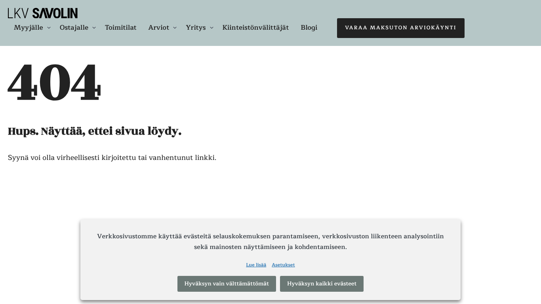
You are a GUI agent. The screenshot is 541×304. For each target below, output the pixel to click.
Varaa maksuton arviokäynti (401, 27)
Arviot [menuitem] (159, 27)
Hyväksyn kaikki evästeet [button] (321, 284)
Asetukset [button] (283, 265)
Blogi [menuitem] (309, 27)
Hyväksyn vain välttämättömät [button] (227, 284)
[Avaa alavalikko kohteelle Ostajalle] (94, 27)
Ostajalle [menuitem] (74, 27)
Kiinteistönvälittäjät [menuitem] (256, 27)
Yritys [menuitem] (196, 27)
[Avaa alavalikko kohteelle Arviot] (175, 27)
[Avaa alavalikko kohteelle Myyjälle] (49, 27)
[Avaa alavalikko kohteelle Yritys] (211, 27)
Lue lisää (256, 265)
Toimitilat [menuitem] (120, 27)
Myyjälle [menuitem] (28, 27)
